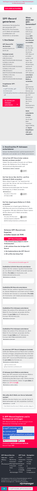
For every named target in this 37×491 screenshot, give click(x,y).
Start (29, 457)
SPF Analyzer (21, 463)
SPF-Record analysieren (11, 440)
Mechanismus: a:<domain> (9, 277)
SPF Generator (22, 458)
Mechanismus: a (7, 191)
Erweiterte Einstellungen (18, 262)
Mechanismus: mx (7, 214)
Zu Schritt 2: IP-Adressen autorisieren (10, 103)
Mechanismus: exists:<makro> (10, 385)
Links (29, 461)
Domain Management (14, 463)
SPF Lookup (21, 467)
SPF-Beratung (13, 458)
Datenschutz (31, 468)
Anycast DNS (13, 467)
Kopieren (22, 440)
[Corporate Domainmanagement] (27, 483)
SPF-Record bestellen (15, 239)
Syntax (29, 459)
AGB (29, 470)
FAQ (29, 464)
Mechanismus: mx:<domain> (10, 298)
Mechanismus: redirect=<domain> (11, 168)
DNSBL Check (22, 471)
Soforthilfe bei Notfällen (13, 8)
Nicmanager (14, 472)
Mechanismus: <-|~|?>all (9, 403)
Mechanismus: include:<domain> (11, 362)
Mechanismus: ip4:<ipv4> (9, 318)
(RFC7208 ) (13, 383)
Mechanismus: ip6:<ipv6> (9, 339)
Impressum (31, 472)
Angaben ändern (20, 46)
